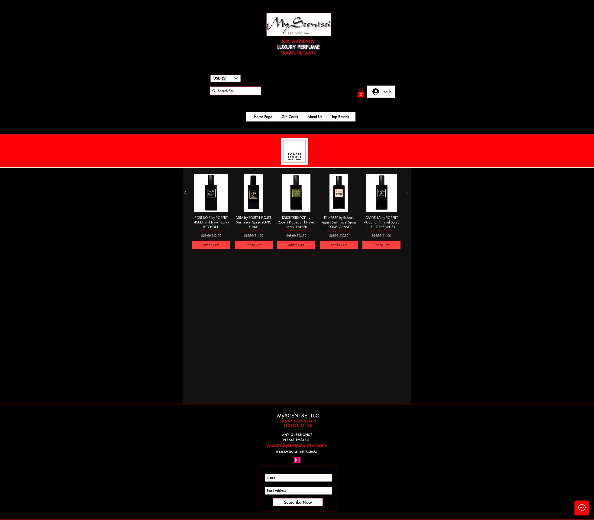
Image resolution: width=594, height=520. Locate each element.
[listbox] (225, 78)
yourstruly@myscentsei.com (296, 445)
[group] (296, 211)
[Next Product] (407, 192)
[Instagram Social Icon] (297, 460)
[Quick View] (211, 193)
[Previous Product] (185, 192)
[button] (225, 78)
